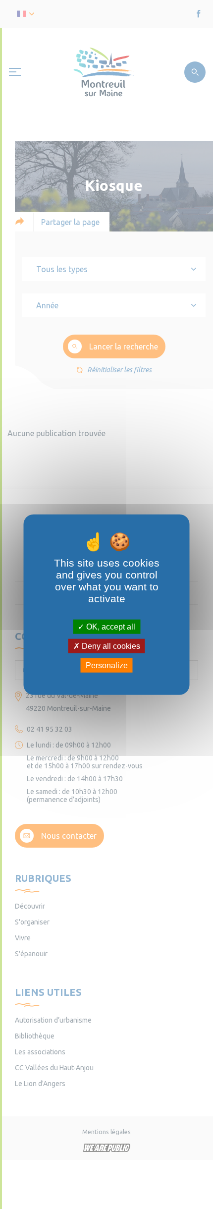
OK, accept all (109, 626)
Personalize (107, 665)
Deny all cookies (110, 645)
